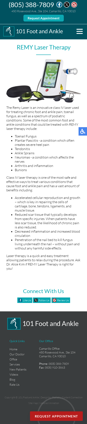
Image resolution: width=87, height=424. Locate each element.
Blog (12, 379)
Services (15, 364)
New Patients (18, 369)
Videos (14, 374)
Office (13, 359)
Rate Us (14, 384)
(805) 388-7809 (31, 5)
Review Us (63, 300)
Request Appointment (44, 18)
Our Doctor (17, 354)
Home (13, 349)
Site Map (33, 403)
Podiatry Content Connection (67, 397)
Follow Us (44, 300)
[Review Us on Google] (74, 6)
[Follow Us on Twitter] (67, 6)
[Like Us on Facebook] (59, 6)
